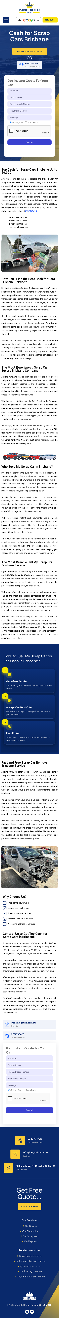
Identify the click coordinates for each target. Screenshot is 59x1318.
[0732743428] (21, 65)
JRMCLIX (47, 1304)
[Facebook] (27, 1312)
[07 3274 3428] (20, 1140)
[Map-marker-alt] (32, 1312)
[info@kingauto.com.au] (7, 1024)
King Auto (24, 476)
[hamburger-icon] (6, 20)
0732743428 (31, 63)
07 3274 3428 (35, 1138)
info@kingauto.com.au (23, 1022)
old (34, 302)
